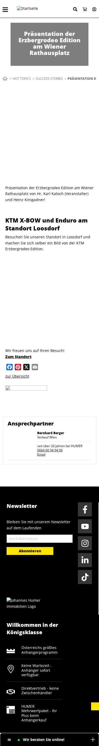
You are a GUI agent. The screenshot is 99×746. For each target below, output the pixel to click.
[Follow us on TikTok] (85, 577)
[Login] (92, 10)
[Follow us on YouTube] (85, 526)
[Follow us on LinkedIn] (85, 560)
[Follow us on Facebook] (85, 509)
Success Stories (49, 78)
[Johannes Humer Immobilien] (26, 602)
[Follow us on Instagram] (85, 543)
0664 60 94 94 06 (50, 450)
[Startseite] (38, 9)
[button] (95, 706)
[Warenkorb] (82, 10)
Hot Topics (22, 78)
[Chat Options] (9, 740)
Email (41, 454)
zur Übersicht (17, 376)
